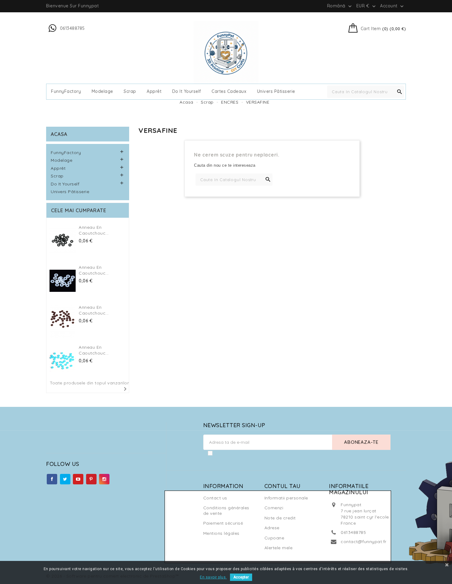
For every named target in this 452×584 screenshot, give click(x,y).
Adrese (272, 527)
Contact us (215, 498)
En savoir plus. (213, 577)
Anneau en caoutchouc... (94, 230)
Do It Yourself (186, 91)
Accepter (241, 577)
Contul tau (282, 486)
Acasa (59, 134)
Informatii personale (286, 498)
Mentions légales (221, 533)
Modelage (102, 91)
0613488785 (353, 532)
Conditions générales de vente (226, 510)
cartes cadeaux (229, 91)
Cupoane (274, 538)
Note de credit (280, 518)
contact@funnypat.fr (364, 541)
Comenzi (273, 508)
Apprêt (154, 91)
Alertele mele (278, 547)
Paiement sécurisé (223, 523)
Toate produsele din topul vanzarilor (89, 387)
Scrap (130, 91)
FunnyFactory (66, 91)
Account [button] (392, 6)
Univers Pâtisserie (276, 91)
